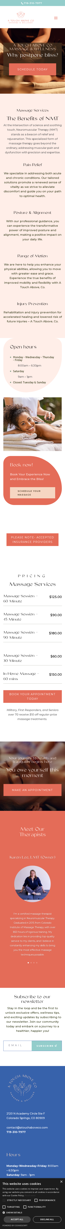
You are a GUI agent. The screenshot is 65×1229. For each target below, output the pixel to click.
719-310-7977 (16, 1132)
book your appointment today (32, 696)
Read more (30, 1195)
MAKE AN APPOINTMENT (32, 790)
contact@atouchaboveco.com (27, 1127)
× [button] (61, 1181)
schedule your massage (29, 493)
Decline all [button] (47, 1219)
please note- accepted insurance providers (32, 540)
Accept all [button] (17, 1219)
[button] (32, 1212)
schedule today (33, 69)
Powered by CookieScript (14, 1225)
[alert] (32, 1203)
